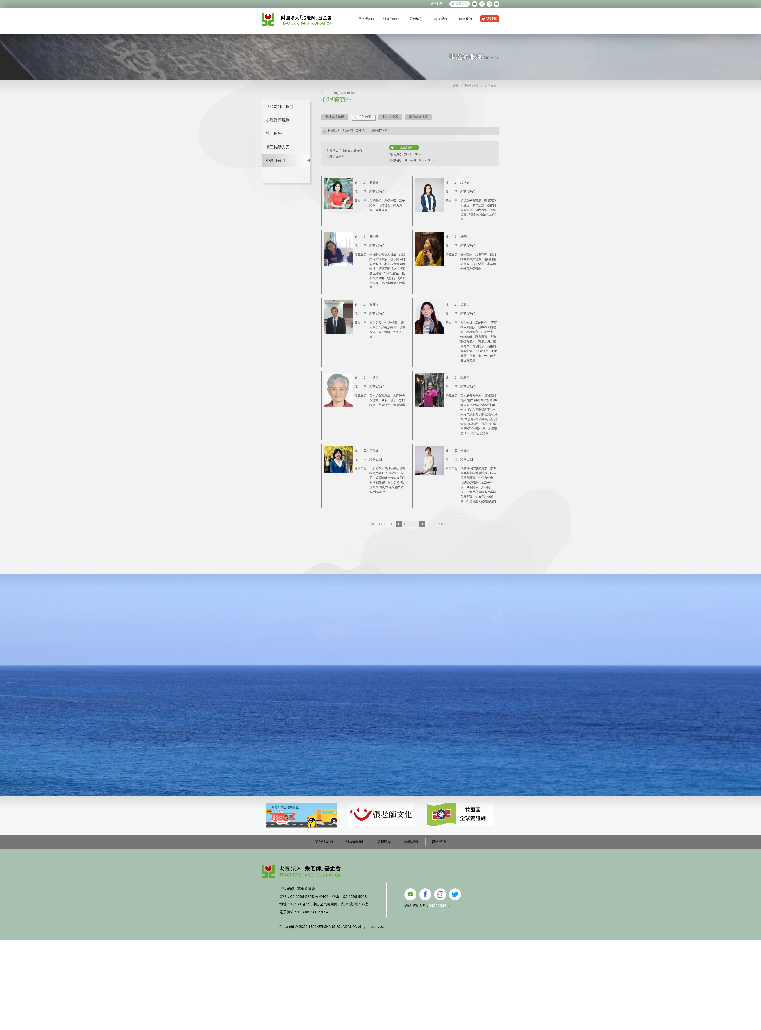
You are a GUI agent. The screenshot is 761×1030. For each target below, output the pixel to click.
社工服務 (274, 133)
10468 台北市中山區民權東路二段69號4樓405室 (329, 904)
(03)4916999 (413, 154)
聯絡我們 (465, 19)
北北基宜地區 (334, 117)
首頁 (455, 86)
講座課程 (440, 19)
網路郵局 (437, 4)
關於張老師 (366, 19)
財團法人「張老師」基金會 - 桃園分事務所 (357, 131)
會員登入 (461, 3)
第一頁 (375, 524)
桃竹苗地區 (363, 117)
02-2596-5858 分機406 (309, 896)
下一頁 (433, 524)
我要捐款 (492, 18)
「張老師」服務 (280, 106)
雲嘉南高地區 (418, 117)
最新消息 (416, 19)
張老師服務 (391, 19)
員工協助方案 (278, 147)
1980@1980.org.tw (312, 912)
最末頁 (445, 524)
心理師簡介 (492, 86)
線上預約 (406, 147)
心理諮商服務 (278, 120)
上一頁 (387, 524)
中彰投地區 (390, 117)
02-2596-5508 (355, 896)
